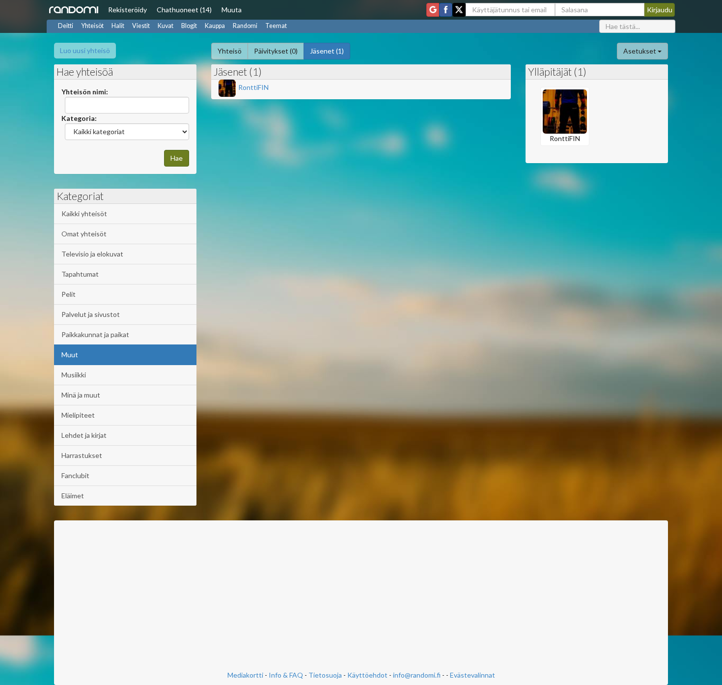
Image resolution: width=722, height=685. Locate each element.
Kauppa (215, 25)
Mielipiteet (78, 415)
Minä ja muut (80, 395)
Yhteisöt (92, 25)
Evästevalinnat (472, 675)
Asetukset (640, 51)
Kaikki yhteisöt (84, 213)
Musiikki (73, 375)
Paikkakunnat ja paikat (95, 334)
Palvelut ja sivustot (90, 314)
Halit (117, 25)
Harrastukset (81, 455)
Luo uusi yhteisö (85, 50)
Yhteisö (230, 51)
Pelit (68, 294)
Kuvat (165, 25)
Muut (69, 354)
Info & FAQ (286, 675)
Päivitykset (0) (276, 51)
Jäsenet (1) (327, 51)
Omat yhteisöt (84, 233)
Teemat (276, 25)
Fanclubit (75, 475)
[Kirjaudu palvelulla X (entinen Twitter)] (459, 10)
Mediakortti (245, 675)
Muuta (232, 9)
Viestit (141, 25)
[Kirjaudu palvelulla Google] (432, 10)
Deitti (65, 25)
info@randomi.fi (417, 675)
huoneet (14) (184, 9)
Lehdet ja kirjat (84, 435)
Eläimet (72, 495)
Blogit (189, 25)
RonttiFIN (253, 87)
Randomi (245, 25)
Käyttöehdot (367, 675)
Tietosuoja (325, 675)
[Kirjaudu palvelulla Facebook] (445, 10)
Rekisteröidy (127, 9)
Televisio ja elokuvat (92, 254)
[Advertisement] (361, 596)
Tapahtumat (80, 274)
